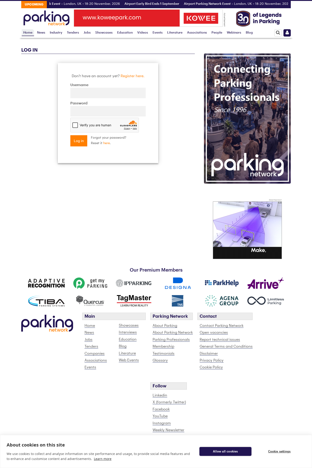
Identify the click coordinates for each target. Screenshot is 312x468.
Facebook (161, 409)
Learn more (102, 459)
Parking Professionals (171, 339)
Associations (197, 32)
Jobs (87, 32)
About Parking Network (173, 332)
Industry (56, 32)
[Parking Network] (46, 17)
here (106, 143)
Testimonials (164, 353)
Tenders (73, 32)
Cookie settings (279, 451)
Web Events (129, 360)
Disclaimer (209, 353)
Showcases (104, 32)
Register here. (133, 76)
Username (79, 85)
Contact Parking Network (221, 326)
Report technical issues (220, 339)
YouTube (160, 416)
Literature (174, 32)
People (217, 32)
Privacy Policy (212, 360)
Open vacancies (214, 332)
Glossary (160, 360)
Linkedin (160, 395)
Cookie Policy (211, 367)
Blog (249, 32)
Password (78, 103)
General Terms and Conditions (226, 346)
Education (125, 32)
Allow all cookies (225, 451)
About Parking (165, 326)
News (41, 32)
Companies (95, 353)
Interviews (128, 332)
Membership (163, 346)
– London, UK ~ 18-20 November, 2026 (58, 3)
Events (158, 32)
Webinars (234, 32)
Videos (142, 32)
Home (27, 32)
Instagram (162, 423)
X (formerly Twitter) (169, 402)
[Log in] (287, 33)
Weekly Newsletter (168, 430)
